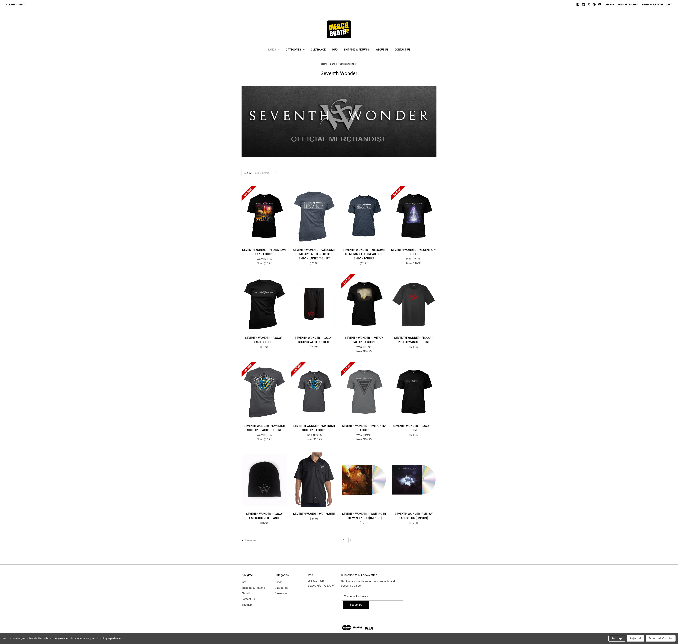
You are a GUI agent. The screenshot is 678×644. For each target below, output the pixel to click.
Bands (272, 49)
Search (610, 4)
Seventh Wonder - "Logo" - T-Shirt (414, 428)
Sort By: (248, 173)
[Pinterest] (594, 4)
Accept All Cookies (661, 638)
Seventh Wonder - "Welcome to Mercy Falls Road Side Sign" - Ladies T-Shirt (314, 254)
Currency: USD (14, 4)
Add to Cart (364, 483)
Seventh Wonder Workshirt (314, 513)
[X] (588, 4)
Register (658, 4)
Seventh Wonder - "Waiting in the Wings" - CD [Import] (364, 516)
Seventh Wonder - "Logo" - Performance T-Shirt (413, 340)
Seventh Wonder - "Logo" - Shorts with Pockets (314, 340)
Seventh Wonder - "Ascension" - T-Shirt (413, 252)
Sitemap (247, 604)
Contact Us (402, 49)
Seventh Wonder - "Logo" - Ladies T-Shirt (264, 340)
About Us (382, 49)
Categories (293, 49)
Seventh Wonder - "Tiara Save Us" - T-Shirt (264, 252)
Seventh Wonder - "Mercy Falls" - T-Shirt (364, 340)
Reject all (635, 638)
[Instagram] (583, 4)
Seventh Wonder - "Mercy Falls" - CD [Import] (414, 516)
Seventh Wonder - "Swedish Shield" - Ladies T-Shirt (264, 428)
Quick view (261, 212)
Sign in (645, 4)
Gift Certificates (628, 4)
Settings (616, 638)
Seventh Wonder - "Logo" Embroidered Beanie (264, 516)
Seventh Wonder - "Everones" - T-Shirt (364, 428)
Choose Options (264, 219)
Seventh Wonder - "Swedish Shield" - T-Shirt (314, 428)
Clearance (318, 49)
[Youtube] (599, 4)
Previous (250, 540)
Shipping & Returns (357, 49)
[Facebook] (577, 4)
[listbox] (265, 173)
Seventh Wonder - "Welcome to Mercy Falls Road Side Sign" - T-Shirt (364, 254)
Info (335, 49)
